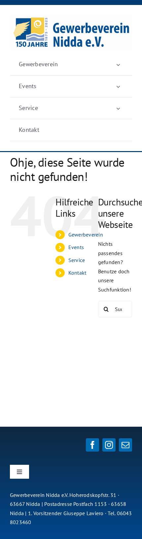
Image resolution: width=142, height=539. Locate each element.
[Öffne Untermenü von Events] (118, 86)
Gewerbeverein (85, 234)
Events (76, 247)
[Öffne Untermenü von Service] (118, 108)
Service (76, 260)
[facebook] (92, 445)
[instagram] (109, 445)
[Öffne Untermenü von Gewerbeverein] (118, 64)
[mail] (125, 445)
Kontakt (77, 272)
